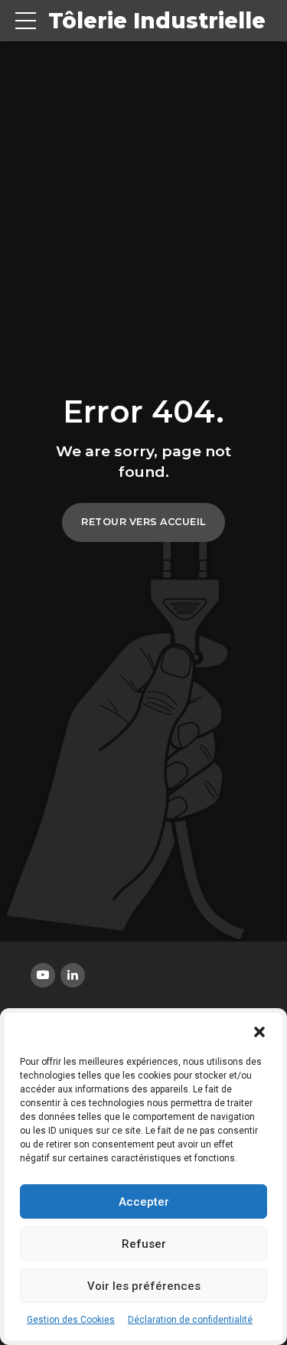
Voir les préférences (144, 1286)
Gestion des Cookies (71, 1319)
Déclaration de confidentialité (190, 1319)
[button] (259, 1032)
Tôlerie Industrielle (157, 21)
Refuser (144, 1244)
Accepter (144, 1202)
